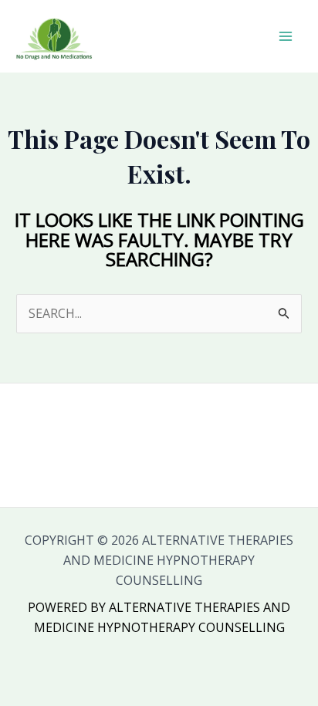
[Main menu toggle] (286, 36)
